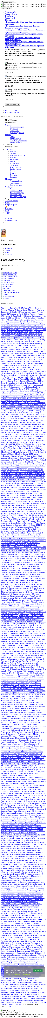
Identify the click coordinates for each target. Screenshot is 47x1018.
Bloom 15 (5, 385)
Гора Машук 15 (40, 562)
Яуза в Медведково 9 (28, 720)
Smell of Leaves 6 (31, 365)
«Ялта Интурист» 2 (37, 884)
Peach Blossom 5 (36, 369)
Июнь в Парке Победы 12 (23, 730)
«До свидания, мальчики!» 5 (12, 872)
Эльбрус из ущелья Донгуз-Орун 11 (15, 913)
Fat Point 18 (27, 347)
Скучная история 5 (8, 598)
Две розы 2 (41, 809)
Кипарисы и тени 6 (24, 951)
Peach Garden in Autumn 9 (30, 375)
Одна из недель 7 (8, 622)
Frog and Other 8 (23, 342)
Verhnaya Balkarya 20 (35, 418)
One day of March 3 (8, 454)
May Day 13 (18, 547)
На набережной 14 (26, 677)
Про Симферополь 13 (11, 748)
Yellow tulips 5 (24, 543)
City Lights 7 (7, 316)
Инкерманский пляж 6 (18, 807)
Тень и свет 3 (8, 998)
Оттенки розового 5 (36, 576)
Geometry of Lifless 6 (34, 414)
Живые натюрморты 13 (24, 562)
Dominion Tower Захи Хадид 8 (21, 661)
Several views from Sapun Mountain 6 (25, 480)
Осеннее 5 (5, 775)
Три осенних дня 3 (18, 586)
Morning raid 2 (7, 495)
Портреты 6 (22, 771)
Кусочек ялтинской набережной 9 (16, 884)
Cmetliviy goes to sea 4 (24, 385)
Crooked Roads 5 (7, 343)
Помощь (4, 1012)
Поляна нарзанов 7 (8, 911)
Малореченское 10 (26, 627)
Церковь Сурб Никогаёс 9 (11, 892)
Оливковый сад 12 (23, 990)
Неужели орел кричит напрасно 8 (15, 580)
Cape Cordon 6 (30, 537)
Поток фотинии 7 (26, 982)
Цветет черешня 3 (11, 986)
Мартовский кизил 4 (9, 965)
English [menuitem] (14, 110)
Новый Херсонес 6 (29, 698)
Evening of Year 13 (30, 338)
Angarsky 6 (36, 413)
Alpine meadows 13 (8, 474)
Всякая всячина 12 (10, 829)
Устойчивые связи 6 (33, 787)
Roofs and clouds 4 (28, 420)
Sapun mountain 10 (11, 543)
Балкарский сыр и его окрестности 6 (26, 917)
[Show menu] (15, 2)
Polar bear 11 (41, 513)
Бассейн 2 (5, 862)
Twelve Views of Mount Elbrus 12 (26, 379)
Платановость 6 (38, 898)
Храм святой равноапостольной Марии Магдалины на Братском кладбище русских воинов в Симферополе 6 (23, 840)
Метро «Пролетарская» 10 (25, 657)
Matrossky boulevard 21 (25, 476)
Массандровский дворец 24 (12, 880)
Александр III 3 (9, 758)
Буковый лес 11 (35, 626)
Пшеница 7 (40, 831)
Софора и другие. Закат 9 (11, 643)
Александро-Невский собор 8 (12, 612)
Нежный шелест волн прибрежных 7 (22, 337)
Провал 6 (5, 564)
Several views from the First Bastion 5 (25, 531)
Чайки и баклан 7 (18, 712)
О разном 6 (30, 829)
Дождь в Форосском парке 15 (21, 876)
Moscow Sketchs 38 (15, 409)
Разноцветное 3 (23, 750)
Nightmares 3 (33, 426)
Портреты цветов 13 (36, 606)
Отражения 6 (30, 641)
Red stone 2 (5, 393)
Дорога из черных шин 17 (14, 693)
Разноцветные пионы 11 (19, 708)
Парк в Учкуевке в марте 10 (12, 791)
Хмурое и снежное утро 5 (23, 594)
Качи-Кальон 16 (7, 695)
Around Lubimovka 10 (16, 322)
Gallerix (10, 1006)
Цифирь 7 (11, 831)
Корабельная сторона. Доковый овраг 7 (23, 955)
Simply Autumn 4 (10, 405)
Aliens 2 (23, 383)
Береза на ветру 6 (8, 910)
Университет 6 (20, 935)
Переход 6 (5, 661)
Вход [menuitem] (7, 112)
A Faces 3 (6, 430)
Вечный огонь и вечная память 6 (14, 900)
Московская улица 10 (16, 679)
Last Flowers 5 (32, 314)
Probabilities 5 (6, 397)
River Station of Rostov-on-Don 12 (21, 555)
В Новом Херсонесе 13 (11, 766)
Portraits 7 (22, 466)
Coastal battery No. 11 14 (10, 517)
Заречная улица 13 (25, 685)
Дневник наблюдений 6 (25, 598)
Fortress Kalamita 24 (30, 484)
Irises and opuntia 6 (22, 519)
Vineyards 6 (30, 332)
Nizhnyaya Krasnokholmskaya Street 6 (20, 492)
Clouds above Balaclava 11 (20, 430)
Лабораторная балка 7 (9, 904)
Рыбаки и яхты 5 (26, 811)
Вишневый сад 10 (19, 923)
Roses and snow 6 (37, 509)
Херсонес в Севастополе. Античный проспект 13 (19, 725)
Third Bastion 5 (31, 462)
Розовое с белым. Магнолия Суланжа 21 (27, 961)
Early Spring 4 (32, 340)
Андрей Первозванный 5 (22, 635)
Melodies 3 (30, 436)
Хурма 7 (40, 580)
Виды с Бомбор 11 (35, 807)
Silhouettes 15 (33, 511)
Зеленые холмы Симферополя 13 (16, 697)
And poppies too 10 (16, 387)
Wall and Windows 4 (19, 418)
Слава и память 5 (23, 610)
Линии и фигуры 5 (19, 600)
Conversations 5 (33, 456)
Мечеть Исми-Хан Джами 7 (35, 868)
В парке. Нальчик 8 (9, 921)
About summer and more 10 (34, 472)
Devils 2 (38, 308)
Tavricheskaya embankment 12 (12, 537)
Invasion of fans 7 (39, 503)
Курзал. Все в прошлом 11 (23, 732)
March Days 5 (14, 424)
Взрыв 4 (4, 931)
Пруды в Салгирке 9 (9, 572)
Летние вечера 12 (28, 566)
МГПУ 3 (16, 720)
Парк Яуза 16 (35, 596)
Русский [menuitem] (8, 110)
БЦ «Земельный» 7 (25, 649)
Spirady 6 (12, 359)
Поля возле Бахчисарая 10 (25, 831)
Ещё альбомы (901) (30, 1004)
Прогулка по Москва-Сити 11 (15, 651)
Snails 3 (40, 395)
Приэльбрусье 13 (8, 562)
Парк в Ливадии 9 (23, 758)
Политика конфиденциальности (13, 1016)
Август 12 (39, 566)
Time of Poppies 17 (37, 342)
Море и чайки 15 (8, 762)
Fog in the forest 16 (25, 503)
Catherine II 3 (30, 474)
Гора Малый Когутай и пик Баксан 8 (25, 915)
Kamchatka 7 (35, 543)
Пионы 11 (40, 618)
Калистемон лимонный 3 (33, 866)
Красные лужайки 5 (9, 886)
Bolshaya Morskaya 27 (9, 466)
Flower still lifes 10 (16, 318)
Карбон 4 (39, 641)
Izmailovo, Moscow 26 (11, 487)
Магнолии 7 (21, 858)
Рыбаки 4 (33, 809)
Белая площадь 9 (25, 655)
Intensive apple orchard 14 (19, 564)
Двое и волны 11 (37, 758)
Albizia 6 (19, 434)
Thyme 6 (20, 470)
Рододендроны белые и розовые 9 (27, 988)
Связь (7, 252)
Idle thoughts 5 (31, 444)
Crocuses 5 (39, 332)
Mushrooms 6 (19, 332)
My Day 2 (5, 424)
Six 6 (32, 452)
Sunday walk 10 (36, 519)
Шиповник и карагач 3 (17, 890)
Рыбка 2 (21, 829)
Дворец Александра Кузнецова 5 (22, 878)
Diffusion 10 (28, 434)
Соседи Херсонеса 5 (36, 848)
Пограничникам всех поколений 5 (24, 902)
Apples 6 (4, 420)
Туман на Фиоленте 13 (27, 1000)
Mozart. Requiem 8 (38, 391)
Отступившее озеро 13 (35, 890)
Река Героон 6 (25, 742)
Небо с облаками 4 (34, 923)
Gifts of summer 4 (10, 478)
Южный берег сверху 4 (10, 724)
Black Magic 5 (18, 316)
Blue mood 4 (14, 458)
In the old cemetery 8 (28, 450)
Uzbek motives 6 (19, 436)
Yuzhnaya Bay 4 (7, 545)
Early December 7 (39, 539)
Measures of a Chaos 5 (25, 405)
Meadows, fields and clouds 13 (12, 472)
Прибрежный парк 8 (10, 773)
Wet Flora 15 (31, 353)
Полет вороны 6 (14, 825)
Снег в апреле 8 (31, 795)
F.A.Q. (10, 1012)
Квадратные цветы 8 (34, 614)
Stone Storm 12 (18, 363)
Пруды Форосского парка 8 (29, 736)
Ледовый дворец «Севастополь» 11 (24, 963)
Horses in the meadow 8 (17, 549)
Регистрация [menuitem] (14, 112)
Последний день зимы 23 (27, 953)
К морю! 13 (7, 635)
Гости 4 (26, 718)
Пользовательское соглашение (34, 1014)
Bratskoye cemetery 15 (23, 468)
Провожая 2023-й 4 (9, 673)
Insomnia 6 (12, 413)
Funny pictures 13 (27, 424)
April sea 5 (33, 318)
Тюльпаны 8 (28, 695)
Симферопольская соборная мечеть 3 (21, 618)
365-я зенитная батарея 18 (31, 929)
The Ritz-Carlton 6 (25, 489)
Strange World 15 (16, 308)
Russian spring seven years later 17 (23, 513)
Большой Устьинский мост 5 (12, 718)
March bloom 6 (40, 452)
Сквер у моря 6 (39, 643)
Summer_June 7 (29, 371)
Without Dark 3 (31, 395)
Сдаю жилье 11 (7, 732)
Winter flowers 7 (10, 446)
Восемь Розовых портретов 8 (17, 722)
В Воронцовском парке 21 (33, 874)
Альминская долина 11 (10, 789)
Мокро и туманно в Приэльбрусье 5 (24, 556)
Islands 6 (4, 440)
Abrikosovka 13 (7, 533)
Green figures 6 (21, 541)
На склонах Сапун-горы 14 (11, 608)
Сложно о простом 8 (21, 799)
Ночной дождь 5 (26, 726)
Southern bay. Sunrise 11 (28, 448)
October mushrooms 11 (21, 495)
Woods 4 (37, 405)
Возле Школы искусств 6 (13, 604)
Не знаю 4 (16, 945)
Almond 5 (11, 320)
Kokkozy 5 (33, 359)
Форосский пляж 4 (8, 738)
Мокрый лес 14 (36, 610)
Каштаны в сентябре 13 (22, 906)
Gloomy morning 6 (8, 541)
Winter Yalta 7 (28, 349)
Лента (7, 250)
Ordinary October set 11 (16, 361)
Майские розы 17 (22, 622)
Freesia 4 (33, 310)
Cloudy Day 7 (9, 434)
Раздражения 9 (7, 505)
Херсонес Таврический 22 (11, 698)
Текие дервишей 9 (28, 892)
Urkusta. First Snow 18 (25, 351)
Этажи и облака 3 (17, 641)
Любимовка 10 (7, 906)
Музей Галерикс (11, 121)
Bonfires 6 (16, 401)
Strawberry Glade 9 (32, 416)
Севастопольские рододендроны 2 (14, 702)
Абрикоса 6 (6, 963)
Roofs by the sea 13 (23, 454)
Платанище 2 (20, 937)
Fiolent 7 (6, 353)
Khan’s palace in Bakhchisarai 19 (32, 517)
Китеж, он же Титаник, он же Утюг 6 (31, 653)
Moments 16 (39, 424)
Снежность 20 (12, 675)
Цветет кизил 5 (19, 691)
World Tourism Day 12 (36, 343)
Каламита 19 (40, 570)
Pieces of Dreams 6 (33, 428)
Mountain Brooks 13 (9, 351)
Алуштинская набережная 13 (12, 744)
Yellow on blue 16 (8, 501)
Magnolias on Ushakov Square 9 (25, 545)
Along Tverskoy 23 (10, 489)
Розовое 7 (28, 602)
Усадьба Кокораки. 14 (22, 624)
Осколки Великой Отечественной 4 (20, 402)
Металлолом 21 (13, 716)
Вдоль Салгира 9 (27, 785)
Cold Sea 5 (18, 347)
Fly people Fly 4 (27, 401)
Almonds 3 (7, 355)
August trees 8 (22, 478)
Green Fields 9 (13, 357)
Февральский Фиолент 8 (27, 675)
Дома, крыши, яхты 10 (33, 754)
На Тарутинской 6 (25, 568)
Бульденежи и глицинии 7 (32, 620)
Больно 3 (41, 953)
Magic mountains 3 (15, 440)
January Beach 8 (16, 349)
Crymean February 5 (9, 310)
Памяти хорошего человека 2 (20, 588)
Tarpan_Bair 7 (6, 371)
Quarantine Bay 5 (7, 515)
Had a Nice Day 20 (9, 342)
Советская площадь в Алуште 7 (13, 746)
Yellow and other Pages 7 (10, 422)
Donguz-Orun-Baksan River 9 (28, 560)
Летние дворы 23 (33, 1002)
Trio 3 (11, 420)
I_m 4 (18, 426)
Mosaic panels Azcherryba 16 (30, 535)
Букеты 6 (33, 580)
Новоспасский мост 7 (35, 659)
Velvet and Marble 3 (34, 393)
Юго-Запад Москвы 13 (20, 714)
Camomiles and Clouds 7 (28, 357)
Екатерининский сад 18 (10, 785)
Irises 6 (12, 385)
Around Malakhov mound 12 (22, 539)
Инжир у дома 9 (16, 1004)
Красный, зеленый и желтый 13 (20, 931)
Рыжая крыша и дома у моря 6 (28, 639)
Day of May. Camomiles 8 (19, 399)
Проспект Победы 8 (10, 663)
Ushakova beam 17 (19, 456)
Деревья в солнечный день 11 (12, 933)
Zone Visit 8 (37, 389)
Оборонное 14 (26, 645)
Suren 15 (34, 525)
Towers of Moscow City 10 (30, 381)
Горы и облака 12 (17, 862)
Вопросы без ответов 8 (30, 779)
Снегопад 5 (23, 949)
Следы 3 (4, 955)
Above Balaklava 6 (18, 389)
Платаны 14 (32, 771)
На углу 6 (17, 764)
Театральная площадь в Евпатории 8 (16, 815)
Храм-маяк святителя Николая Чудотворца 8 (21, 628)
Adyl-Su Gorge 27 (33, 549)
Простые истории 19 (20, 576)
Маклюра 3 (7, 943)
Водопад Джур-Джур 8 (10, 627)
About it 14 (40, 474)
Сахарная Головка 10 (20, 626)
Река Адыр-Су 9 (37, 910)
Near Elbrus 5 (8, 379)
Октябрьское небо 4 (23, 768)
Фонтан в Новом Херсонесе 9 (30, 740)
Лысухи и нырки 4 (16, 671)
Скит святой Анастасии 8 (34, 693)
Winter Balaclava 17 (20, 505)
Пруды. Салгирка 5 (33, 937)
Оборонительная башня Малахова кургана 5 (18, 827)
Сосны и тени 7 (39, 931)
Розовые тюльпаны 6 (9, 616)
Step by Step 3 (25, 422)
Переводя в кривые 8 (9, 568)
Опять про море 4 (8, 850)
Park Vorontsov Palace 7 (17, 428)
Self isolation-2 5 (39, 464)
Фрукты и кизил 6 (8, 582)
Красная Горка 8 (7, 710)
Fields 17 (41, 525)
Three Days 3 (29, 432)
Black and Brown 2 (34, 383)
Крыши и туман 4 (17, 795)
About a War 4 (29, 308)
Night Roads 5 (32, 336)
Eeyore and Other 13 (9, 345)
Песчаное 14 (23, 809)
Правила (19, 1014)
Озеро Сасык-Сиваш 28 (26, 886)
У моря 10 (29, 691)
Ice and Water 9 (28, 367)
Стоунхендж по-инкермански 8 (13, 801)
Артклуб (11, 145)
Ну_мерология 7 (17, 590)
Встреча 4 (39, 827)
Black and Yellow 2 (17, 395)
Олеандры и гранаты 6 (35, 858)
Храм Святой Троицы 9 (10, 742)
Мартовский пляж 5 (31, 791)
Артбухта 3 (27, 797)
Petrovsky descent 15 (37, 521)
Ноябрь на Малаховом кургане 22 (25, 665)
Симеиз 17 (38, 730)
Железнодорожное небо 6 (21, 574)
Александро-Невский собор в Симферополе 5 (18, 783)
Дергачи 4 (22, 965)
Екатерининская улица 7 (34, 679)
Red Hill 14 (20, 462)
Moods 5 (17, 420)
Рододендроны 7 (10, 560)
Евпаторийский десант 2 (28, 819)
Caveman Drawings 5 (36, 411)
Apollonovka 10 (7, 547)
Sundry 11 (16, 312)
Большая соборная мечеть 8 (25, 706)
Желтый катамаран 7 (23, 898)
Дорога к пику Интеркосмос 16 (28, 911)
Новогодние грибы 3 (32, 671)
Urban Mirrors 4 (29, 409)
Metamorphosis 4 (24, 377)
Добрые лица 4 (35, 773)
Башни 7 (17, 929)
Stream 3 (15, 397)
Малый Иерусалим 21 (17, 823)
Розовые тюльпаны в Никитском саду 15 (20, 978)
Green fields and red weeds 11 (12, 324)
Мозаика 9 (18, 695)
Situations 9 (33, 446)
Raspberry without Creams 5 (22, 326)
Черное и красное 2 (9, 951)
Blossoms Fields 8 (29, 403)
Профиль (8, 248)
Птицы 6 (30, 746)
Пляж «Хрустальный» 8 (10, 645)
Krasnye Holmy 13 (10, 499)
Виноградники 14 (8, 768)
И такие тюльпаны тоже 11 (28, 981)
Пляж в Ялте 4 (21, 762)
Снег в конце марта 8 (30, 608)
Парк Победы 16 (8, 578)
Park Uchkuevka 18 (34, 466)
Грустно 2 (28, 631)
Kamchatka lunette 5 (22, 452)
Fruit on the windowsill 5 (10, 535)
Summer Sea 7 (6, 432)
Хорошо (38, 970)
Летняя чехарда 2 (17, 631)
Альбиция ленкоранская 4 (21, 728)
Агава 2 (38, 683)
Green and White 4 (8, 426)
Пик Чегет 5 (34, 913)
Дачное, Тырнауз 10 (23, 910)
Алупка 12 (5, 876)
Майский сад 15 (15, 620)
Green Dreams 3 (37, 422)
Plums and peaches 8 (15, 482)
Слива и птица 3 (30, 604)
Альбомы (8, 254)
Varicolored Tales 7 (18, 414)
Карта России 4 (26, 748)
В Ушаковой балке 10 (30, 667)
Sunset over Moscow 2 (35, 438)
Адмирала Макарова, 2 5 (16, 1002)
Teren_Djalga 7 (24, 369)
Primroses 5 (39, 316)
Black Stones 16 (20, 340)
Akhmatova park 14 (38, 515)
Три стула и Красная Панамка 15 (22, 873)
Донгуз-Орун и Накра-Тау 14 (28, 558)
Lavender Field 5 (22, 359)
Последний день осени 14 (11, 667)
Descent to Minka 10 (23, 525)
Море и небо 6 (7, 681)
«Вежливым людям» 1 (37, 781)
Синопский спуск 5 (36, 957)
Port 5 (26, 318)
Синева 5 (40, 860)
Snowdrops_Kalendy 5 (9, 369)
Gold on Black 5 (23, 310)
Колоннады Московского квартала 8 (15, 756)
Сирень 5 (5, 620)
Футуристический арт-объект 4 (21, 647)
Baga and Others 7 (15, 367)
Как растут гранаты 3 (24, 582)
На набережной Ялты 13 (35, 760)
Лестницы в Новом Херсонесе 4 (28, 738)
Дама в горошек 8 (36, 894)
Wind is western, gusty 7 (29, 312)
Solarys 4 (20, 345)
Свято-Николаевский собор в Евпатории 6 (21, 893)
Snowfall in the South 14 (10, 511)
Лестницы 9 (34, 687)
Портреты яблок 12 (33, 908)
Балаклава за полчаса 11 (10, 852)
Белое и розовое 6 (36, 697)
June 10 (26, 324)
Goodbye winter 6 (11, 377)
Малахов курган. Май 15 (31, 825)
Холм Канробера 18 (28, 766)
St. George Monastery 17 (33, 470)
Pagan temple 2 (34, 478)
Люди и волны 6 (19, 681)
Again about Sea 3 (21, 343)
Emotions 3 (27, 440)
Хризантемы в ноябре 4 (21, 939)
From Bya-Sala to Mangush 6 (14, 365)
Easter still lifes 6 (18, 460)
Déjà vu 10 (5, 308)
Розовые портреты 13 (37, 622)
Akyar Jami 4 (38, 533)
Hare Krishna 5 (36, 324)
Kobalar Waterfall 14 (24, 413)
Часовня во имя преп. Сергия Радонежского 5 (18, 860)
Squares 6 (35, 397)
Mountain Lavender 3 (17, 407)
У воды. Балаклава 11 (23, 710)
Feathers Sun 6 (22, 446)
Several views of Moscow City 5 (19, 491)
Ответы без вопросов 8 (11, 779)
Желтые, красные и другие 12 (14, 614)
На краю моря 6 (32, 704)
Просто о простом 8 (37, 799)
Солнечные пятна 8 (9, 771)
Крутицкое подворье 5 (18, 659)
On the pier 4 (29, 523)
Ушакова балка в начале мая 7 (30, 986)
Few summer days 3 (8, 476)
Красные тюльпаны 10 (10, 982)
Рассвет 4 (33, 714)
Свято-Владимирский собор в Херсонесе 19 (18, 776)
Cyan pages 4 (6, 460)
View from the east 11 (17, 442)
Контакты (22, 1012)
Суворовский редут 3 (32, 872)
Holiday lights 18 (23, 509)
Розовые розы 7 (7, 935)
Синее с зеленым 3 (28, 945)
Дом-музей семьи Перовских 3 (30, 904)
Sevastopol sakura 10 (9, 521)
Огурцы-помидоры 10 (11, 637)
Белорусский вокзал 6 (9, 655)
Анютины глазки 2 (8, 610)
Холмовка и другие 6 (9, 833)
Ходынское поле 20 (10, 649)
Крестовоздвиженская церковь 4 (13, 760)
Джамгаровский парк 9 (20, 596)
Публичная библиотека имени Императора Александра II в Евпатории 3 (23, 813)
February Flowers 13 (18, 353)
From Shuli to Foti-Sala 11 (25, 373)
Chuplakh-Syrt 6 (18, 416)
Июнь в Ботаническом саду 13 (21, 844)
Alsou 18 (18, 497)
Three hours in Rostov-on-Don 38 (23, 553)
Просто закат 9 (27, 643)
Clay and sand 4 (31, 442)
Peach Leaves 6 (14, 383)
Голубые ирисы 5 (35, 702)
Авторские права (31, 1016)
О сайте (16, 1012)
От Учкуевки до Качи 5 (36, 600)
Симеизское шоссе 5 (26, 734)
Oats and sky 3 (15, 566)
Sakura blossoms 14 (32, 460)
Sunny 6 (21, 444)
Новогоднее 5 (29, 590)
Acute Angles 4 (25, 397)
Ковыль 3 (20, 835)
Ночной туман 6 (7, 988)
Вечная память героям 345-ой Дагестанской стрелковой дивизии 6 (23, 804)
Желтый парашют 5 (31, 744)
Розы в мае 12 (34, 708)
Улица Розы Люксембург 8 (21, 669)
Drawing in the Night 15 (19, 411)
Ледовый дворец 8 (34, 769)
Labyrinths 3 (6, 414)
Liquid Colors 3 (35, 399)
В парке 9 (14, 736)
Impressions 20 (7, 436)
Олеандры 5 (13, 734)
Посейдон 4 (7, 994)
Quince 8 (38, 501)
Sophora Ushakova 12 (19, 529)
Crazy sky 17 (41, 499)
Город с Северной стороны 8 (12, 602)
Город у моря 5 (32, 823)
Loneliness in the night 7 (13, 484)
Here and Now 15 (39, 434)
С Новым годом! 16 (24, 673)
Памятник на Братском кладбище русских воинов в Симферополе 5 (20, 838)
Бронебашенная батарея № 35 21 (13, 704)
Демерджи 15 (34, 722)
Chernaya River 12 (8, 519)
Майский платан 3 (19, 996)
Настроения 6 (6, 939)
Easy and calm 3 (26, 458)
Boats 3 (40, 338)
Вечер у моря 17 (7, 854)
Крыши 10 (37, 726)
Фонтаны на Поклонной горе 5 (32, 716)
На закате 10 (38, 631)
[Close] (22, 116)
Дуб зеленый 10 (7, 624)
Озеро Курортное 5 (24, 921)
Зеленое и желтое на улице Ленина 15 (31, 919)
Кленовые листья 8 (8, 919)
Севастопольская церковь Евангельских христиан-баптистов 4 (23, 802)
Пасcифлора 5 (26, 637)
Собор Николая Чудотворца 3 (25, 821)
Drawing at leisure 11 (9, 470)
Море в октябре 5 (19, 769)
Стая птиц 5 (8, 787)
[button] (11, 12)
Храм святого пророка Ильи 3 (24, 817)
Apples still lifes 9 (15, 485)
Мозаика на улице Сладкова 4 (31, 852)
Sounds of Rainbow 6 (18, 393)
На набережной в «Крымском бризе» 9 (30, 856)
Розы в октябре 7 (24, 572)
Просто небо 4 (20, 864)
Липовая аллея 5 (33, 935)
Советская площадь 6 (26, 683)
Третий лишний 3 (35, 949)
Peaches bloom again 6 (23, 320)
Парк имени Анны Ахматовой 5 (23, 700)
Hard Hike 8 (34, 355)
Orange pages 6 (38, 458)
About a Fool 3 (18, 432)
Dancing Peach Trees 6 (20, 355)
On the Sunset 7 (13, 450)
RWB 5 (29, 389)
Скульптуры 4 (32, 681)
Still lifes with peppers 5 (27, 499)
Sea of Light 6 (39, 349)
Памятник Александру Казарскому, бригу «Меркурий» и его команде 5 (23, 941)
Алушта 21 (35, 742)
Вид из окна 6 (19, 787)
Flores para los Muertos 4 (10, 391)
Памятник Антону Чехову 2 (12, 866)
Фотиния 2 (24, 687)
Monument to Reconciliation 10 (12, 523)
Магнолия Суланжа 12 (19, 606)
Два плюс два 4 (24, 616)
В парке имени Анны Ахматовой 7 (28, 850)
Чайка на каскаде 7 (18, 992)
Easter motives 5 (23, 521)
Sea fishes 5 (40, 420)
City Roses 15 (37, 468)
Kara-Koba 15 (17, 371)
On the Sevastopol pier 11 (24, 501)
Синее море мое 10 (14, 689)
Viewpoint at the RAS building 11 (14, 438)
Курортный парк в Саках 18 (27, 888)
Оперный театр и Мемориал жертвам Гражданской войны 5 (23, 845)
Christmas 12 (29, 316)
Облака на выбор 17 (35, 854)
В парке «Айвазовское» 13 (22, 994)
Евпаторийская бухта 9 (10, 811)
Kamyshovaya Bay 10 (22, 515)
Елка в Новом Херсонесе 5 (17, 781)
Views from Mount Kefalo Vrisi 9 (23, 551)
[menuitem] (19, 110)
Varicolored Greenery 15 (10, 334)
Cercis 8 (15, 464)
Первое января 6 (34, 947)
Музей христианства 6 (10, 740)
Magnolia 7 (20, 474)
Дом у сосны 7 (38, 669)
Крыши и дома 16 (8, 856)
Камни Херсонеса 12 (19, 848)
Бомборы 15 (16, 633)
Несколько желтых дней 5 (22, 584)
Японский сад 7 (20, 854)
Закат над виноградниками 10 (13, 868)
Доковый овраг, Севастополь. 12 (15, 592)
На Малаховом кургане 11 (20, 775)
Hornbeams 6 (29, 547)
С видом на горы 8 (8, 858)
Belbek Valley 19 (23, 328)
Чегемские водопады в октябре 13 (14, 925)
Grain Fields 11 (36, 430)
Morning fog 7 (27, 497)
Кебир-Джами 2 (18, 754)
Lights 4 (35, 347)
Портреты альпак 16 (35, 870)
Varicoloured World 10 (17, 314)
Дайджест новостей (12, 104)
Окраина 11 (6, 633)
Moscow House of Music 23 (31, 493)
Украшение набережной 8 (36, 864)
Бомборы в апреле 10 (9, 809)
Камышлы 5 (7, 626)
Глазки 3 (14, 949)
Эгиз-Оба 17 (27, 689)
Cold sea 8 (23, 511)
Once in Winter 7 (7, 340)
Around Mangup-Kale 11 (32, 330)
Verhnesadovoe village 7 (26, 527)
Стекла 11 (12, 653)
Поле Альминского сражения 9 (31, 789)
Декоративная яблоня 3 (20, 984)
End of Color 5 (25, 391)
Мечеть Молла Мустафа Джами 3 (14, 870)
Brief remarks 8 (8, 452)
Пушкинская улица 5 (9, 685)
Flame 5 (4, 413)
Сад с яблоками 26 (18, 908)
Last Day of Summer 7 (27, 334)
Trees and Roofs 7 (26, 464)
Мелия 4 (15, 687)
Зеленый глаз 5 (16, 570)
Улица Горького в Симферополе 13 (21, 751)
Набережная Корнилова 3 (18, 957)
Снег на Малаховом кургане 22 (15, 947)
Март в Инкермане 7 (9, 959)
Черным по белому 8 (23, 578)
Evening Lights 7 (19, 336)
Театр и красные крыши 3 (22, 943)
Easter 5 (24, 426)
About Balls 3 (13, 448)
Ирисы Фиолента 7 (22, 998)
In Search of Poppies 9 (33, 322)
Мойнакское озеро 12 (9, 896)
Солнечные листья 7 (32, 933)
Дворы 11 (25, 633)
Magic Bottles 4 (31, 407)
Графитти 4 (24, 773)
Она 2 (33, 750)
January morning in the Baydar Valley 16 (27, 507)
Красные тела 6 (28, 570)
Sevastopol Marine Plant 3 (23, 533)
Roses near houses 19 (9, 527)
